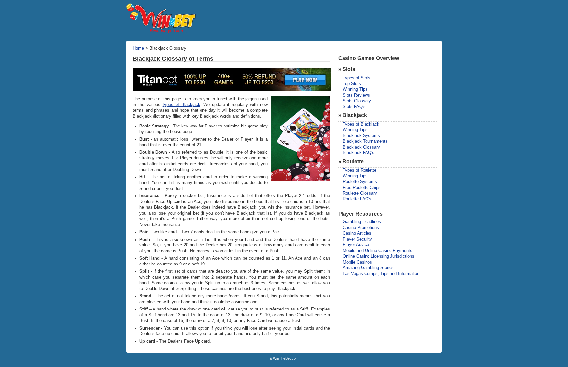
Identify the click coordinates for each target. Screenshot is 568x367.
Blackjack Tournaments (365, 141)
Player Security (357, 239)
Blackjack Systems (361, 135)
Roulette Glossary (360, 193)
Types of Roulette (359, 170)
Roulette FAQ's (357, 199)
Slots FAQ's (354, 106)
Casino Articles (357, 233)
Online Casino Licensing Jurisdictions (378, 256)
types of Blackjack (181, 105)
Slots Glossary (357, 101)
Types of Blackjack (361, 124)
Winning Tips (355, 89)
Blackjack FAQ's (358, 152)
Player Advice (356, 244)
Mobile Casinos (357, 262)
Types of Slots (356, 78)
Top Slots (352, 83)
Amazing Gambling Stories (368, 267)
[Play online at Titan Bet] (232, 90)
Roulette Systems (360, 181)
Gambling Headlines (362, 221)
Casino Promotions (361, 227)
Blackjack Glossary (361, 147)
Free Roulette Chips (362, 187)
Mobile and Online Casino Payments (377, 250)
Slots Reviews (356, 95)
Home (138, 48)
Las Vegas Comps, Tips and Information (381, 273)
